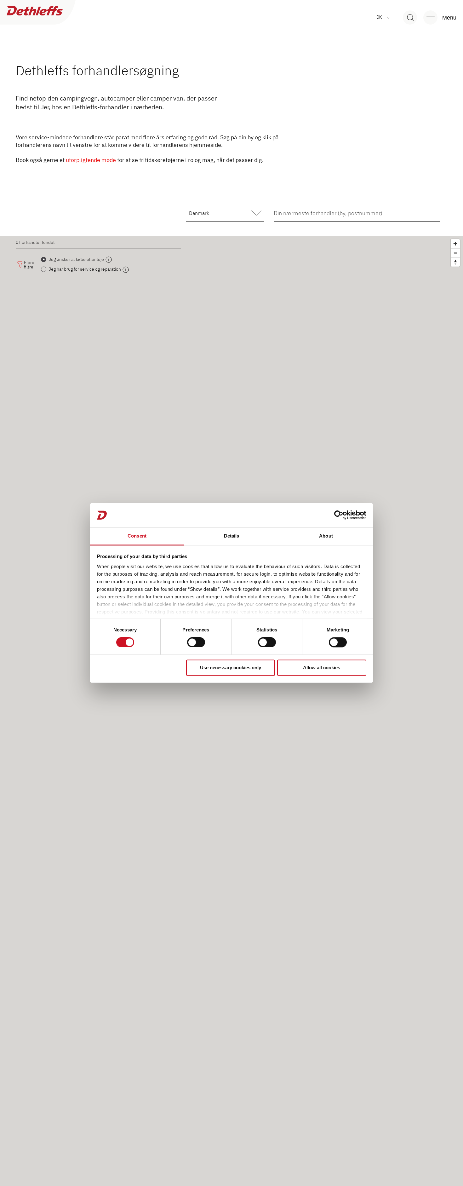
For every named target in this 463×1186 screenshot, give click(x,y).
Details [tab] (231, 535)
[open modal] (108, 259)
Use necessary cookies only (230, 667)
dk (379, 17)
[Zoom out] (455, 252)
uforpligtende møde (91, 160)
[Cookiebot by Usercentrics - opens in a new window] (338, 515)
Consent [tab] (137, 535)
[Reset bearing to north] (455, 262)
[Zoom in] (455, 243)
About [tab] (326, 535)
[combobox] (357, 213)
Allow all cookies (321, 667)
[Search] (410, 17)
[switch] (196, 642)
